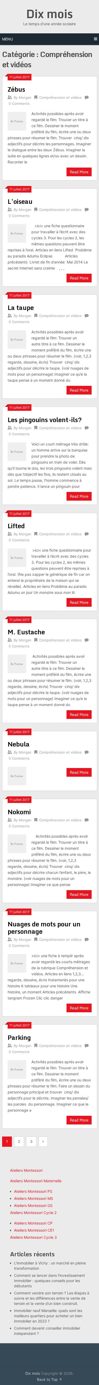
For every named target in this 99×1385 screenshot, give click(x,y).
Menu (7, 39)
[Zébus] (17, 121)
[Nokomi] (17, 843)
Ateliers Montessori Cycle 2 (33, 1212)
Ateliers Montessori (26, 1170)
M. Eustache (26, 632)
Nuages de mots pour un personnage (44, 927)
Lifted (16, 526)
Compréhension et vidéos (60, 97)
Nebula (19, 744)
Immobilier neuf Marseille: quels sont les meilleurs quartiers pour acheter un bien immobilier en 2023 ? (48, 1315)
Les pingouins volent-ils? (45, 419)
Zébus (16, 89)
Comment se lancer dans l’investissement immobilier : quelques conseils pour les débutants (49, 1280)
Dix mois (49, 13)
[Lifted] (17, 557)
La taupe (21, 307)
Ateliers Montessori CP (33, 1223)
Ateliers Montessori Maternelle (36, 1181)
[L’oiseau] (17, 233)
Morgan (25, 97)
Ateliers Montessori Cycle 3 (33, 1237)
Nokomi (19, 812)
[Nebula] (17, 775)
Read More (79, 172)
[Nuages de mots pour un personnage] (17, 963)
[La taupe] (17, 339)
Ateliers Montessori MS (33, 1198)
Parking (19, 1037)
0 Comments (19, 103)
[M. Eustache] (17, 663)
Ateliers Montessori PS (33, 1191)
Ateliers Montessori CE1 (34, 1230)
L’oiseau (20, 201)
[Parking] (17, 1069)
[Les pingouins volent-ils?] (17, 451)
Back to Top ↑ (49, 1379)
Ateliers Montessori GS (33, 1205)
